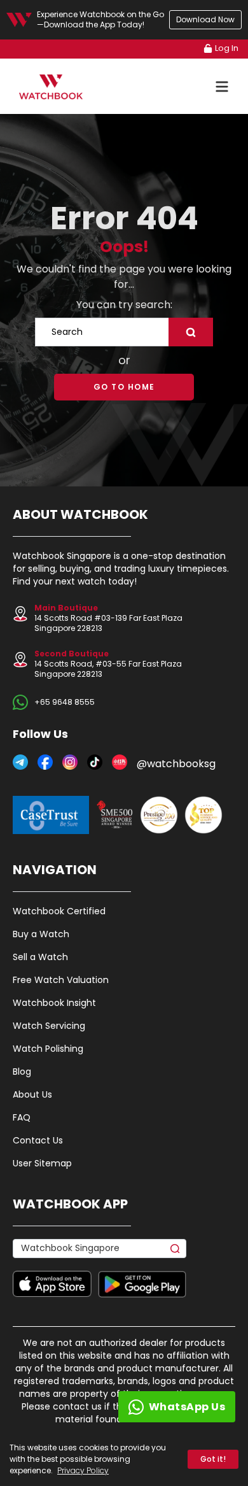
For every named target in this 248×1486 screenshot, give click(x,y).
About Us (32, 1094)
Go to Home (124, 386)
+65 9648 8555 (64, 702)
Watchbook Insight (54, 1002)
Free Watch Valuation (61, 979)
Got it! (213, 1459)
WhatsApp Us (187, 1406)
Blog (22, 1071)
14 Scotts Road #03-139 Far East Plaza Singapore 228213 (108, 617)
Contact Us (38, 1140)
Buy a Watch (41, 934)
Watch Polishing (48, 1048)
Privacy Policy (83, 1470)
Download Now (205, 19)
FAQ (22, 1117)
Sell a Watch (40, 957)
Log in (226, 48)
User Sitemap (42, 1163)
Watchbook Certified (59, 911)
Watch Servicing (49, 1025)
